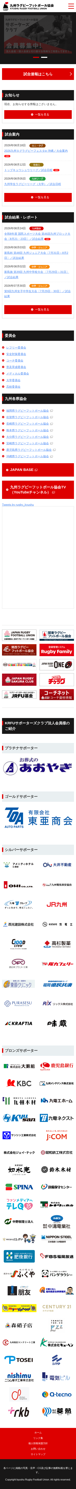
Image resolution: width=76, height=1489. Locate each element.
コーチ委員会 (14, 360)
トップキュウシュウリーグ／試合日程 (28, 170)
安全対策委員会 (16, 354)
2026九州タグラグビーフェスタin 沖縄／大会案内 (36, 150)
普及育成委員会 (16, 367)
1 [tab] (36, 57)
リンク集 (38, 1438)
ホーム (38, 1432)
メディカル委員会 (17, 373)
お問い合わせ (38, 1448)
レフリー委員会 (16, 347)
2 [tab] (44, 57)
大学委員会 (13, 380)
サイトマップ (38, 1454)
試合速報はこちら (38, 74)
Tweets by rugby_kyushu (18, 504)
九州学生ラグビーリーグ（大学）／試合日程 (32, 184)
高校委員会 (13, 386)
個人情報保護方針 (38, 1443)
